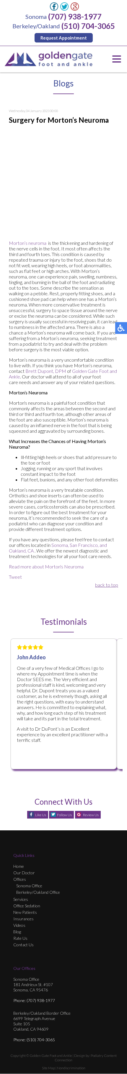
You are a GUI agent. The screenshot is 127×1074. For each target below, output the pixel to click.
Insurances (23, 918)
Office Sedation (26, 905)
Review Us (91, 815)
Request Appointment (63, 37)
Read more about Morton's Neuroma (46, 566)
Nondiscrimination (71, 1068)
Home (18, 866)
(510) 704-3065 (88, 26)
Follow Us (64, 815)
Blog (17, 931)
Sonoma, (60, 545)
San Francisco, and (88, 545)
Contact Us (23, 944)
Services (20, 899)
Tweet (15, 577)
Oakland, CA (21, 550)
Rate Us (20, 938)
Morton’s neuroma (27, 243)
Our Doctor (24, 872)
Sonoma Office (29, 885)
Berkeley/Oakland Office (38, 892)
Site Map (48, 1068)
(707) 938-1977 (75, 16)
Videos (19, 925)
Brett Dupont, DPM (45, 371)
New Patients (25, 912)
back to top (106, 585)
